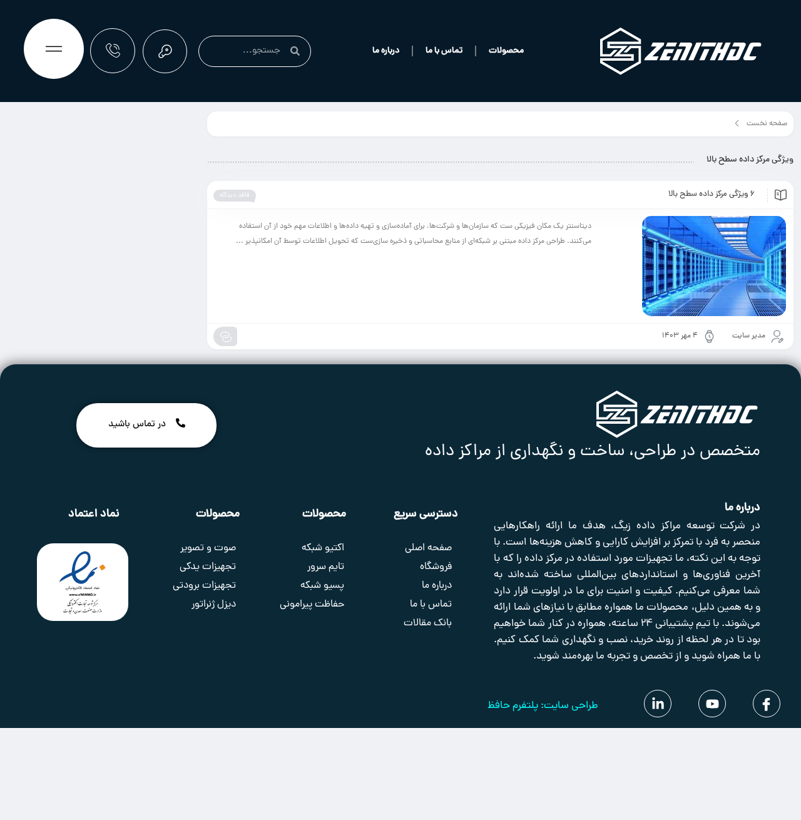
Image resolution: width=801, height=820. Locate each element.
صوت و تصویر (208, 548)
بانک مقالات (428, 623)
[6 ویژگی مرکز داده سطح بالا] (694, 266)
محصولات (506, 51)
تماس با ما (444, 51)
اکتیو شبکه (323, 548)
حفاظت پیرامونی (312, 604)
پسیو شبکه (322, 585)
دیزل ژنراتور (213, 604)
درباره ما (385, 51)
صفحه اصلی (428, 548)
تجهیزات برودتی (204, 585)
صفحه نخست (767, 124)
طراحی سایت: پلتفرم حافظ (542, 706)
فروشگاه (436, 567)
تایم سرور (325, 567)
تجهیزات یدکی (208, 567)
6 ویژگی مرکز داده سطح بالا (711, 194)
